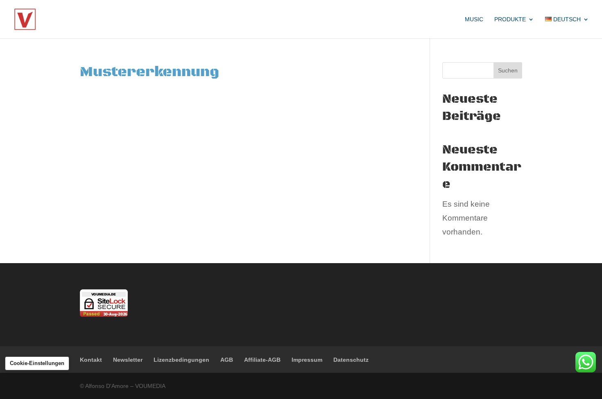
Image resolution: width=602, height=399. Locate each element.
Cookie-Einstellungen (37, 363)
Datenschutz (351, 359)
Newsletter (128, 359)
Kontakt (91, 359)
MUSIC (474, 19)
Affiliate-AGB (262, 359)
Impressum (307, 359)
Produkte (510, 19)
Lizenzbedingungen (181, 359)
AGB (226, 359)
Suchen (508, 70)
